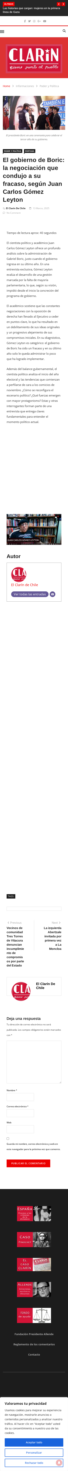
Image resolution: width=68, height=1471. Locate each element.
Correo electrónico (18, 1106)
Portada (29, 151)
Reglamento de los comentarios (34, 1344)
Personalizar (34, 1452)
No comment (14, 212)
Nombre (12, 1090)
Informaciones (25, 86)
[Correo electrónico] (52, 594)
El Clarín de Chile (16, 208)
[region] (34, 1434)
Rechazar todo (34, 1463)
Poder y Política (49, 86)
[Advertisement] (34, 463)
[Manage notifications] (59, 1463)
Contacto (34, 1354)
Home (6, 86)
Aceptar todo (34, 1442)
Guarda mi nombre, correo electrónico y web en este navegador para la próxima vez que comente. (33, 1146)
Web (9, 1122)
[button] (59, 4)
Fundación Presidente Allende (34, 1334)
